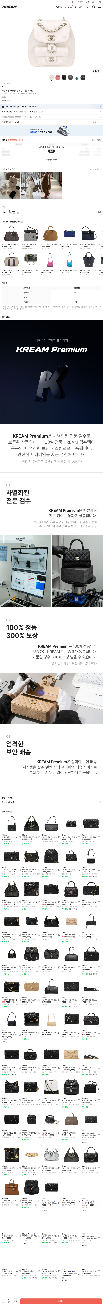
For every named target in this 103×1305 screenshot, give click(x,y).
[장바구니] (93, 6)
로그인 (99, 2)
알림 (93, 2)
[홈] (9, 6)
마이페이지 (80, 2)
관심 (87, 2)
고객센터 (71, 2)
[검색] (87, 6)
